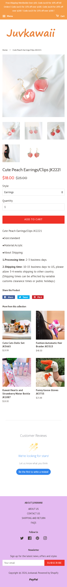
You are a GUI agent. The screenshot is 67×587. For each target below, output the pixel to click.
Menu (9, 16)
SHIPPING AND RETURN (33, 518)
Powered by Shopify (48, 572)
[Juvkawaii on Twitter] (22, 538)
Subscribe (54, 563)
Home (4, 50)
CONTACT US (33, 513)
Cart (62, 16)
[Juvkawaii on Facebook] (30, 538)
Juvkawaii (32, 572)
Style (5, 186)
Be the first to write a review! (33, 471)
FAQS (33, 522)
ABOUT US (33, 508)
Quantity (7, 200)
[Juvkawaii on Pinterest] (37, 538)
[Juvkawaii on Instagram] (45, 538)
